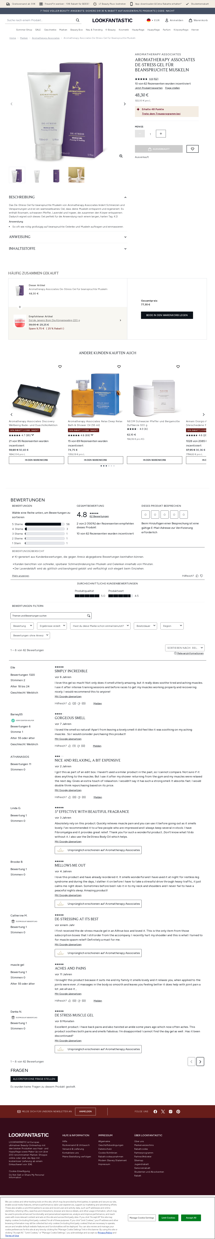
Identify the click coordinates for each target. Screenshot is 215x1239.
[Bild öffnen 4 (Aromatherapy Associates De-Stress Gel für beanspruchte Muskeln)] (76, 175)
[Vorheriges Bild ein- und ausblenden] (11, 103)
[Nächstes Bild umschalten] (124, 103)
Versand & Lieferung (73, 1149)
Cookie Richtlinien (107, 1152)
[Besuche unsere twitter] (163, 1111)
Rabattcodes (141, 1149)
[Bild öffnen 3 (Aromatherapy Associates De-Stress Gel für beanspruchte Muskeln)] (57, 175)
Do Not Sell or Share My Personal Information (26, 1176)
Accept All (191, 1218)
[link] (174, 20)
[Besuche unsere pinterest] (178, 1111)
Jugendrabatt (141, 1164)
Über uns (139, 1141)
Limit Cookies (168, 1218)
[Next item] (203, 414)
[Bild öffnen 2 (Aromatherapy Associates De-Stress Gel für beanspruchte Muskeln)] (37, 175)
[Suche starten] (78, 20)
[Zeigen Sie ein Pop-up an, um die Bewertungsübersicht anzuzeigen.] (32, 435)
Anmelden (85, 1111)
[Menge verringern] (140, 133)
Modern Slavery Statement (112, 1160)
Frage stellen (172, 87)
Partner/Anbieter (143, 1156)
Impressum (104, 1164)
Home (13, 38)
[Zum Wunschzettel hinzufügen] (193, 149)
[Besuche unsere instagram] (170, 1111)
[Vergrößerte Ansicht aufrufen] (121, 156)
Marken (24, 38)
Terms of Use (12, 1236)
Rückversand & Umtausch (76, 1145)
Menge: (139, 126)
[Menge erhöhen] (161, 133)
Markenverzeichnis (144, 1145)
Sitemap (138, 1160)
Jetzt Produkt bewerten (149, 87)
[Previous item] (11, 414)
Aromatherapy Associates (46, 38)
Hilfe (64, 1141)
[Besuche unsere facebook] (155, 1111)
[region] (107, 1218)
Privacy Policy (105, 1233)
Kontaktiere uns (70, 1152)
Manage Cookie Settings (142, 1218)
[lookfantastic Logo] (112, 20)
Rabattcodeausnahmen (110, 1156)
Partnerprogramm (143, 1152)
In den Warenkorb (36, 460)
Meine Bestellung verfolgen (76, 1156)
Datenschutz (105, 1149)
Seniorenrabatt (142, 1168)
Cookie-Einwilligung (19, 1171)
